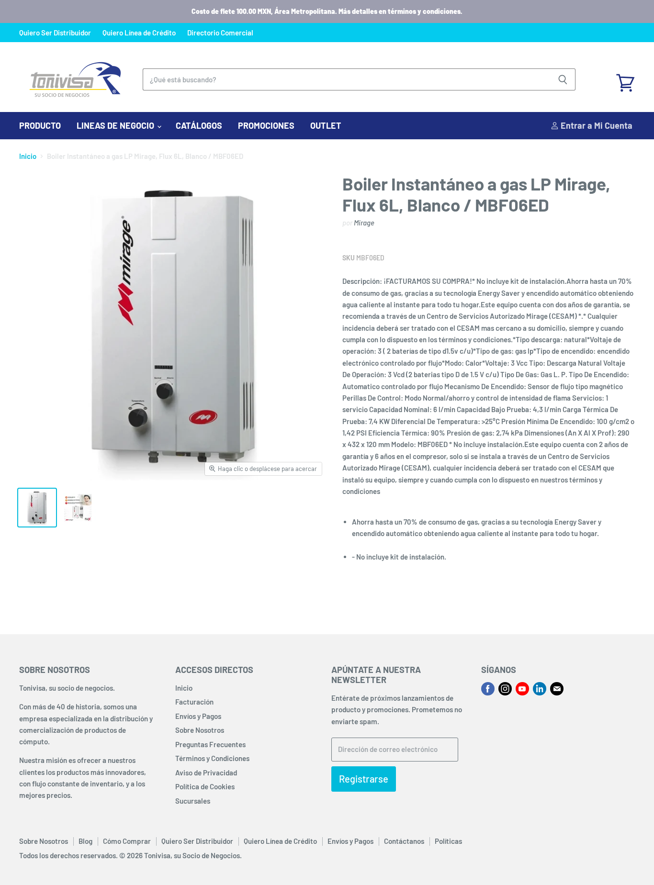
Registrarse (363, 778)
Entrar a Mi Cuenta (595, 125)
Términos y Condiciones (212, 758)
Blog (85, 841)
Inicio (27, 156)
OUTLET (325, 125)
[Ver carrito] (625, 79)
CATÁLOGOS (199, 125)
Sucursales (192, 800)
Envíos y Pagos (198, 716)
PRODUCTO (40, 125)
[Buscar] (562, 79)
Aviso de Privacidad (206, 772)
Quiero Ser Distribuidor (55, 33)
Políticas (448, 841)
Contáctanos (404, 841)
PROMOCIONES (266, 125)
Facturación (194, 701)
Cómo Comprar (127, 841)
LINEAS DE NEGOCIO (116, 125)
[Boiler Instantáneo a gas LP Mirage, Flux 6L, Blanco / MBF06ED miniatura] (37, 508)
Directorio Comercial (220, 33)
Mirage (364, 222)
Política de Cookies (205, 786)
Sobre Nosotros (199, 730)
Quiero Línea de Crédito (139, 33)
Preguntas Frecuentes (210, 744)
